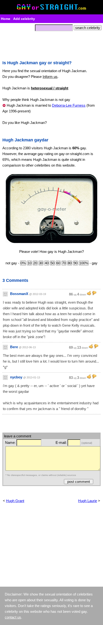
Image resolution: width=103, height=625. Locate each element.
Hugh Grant (15, 501)
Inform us (50, 77)
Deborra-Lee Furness (69, 105)
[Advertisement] (51, 44)
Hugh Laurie (87, 501)
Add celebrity (24, 19)
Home (5, 19)
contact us (13, 617)
